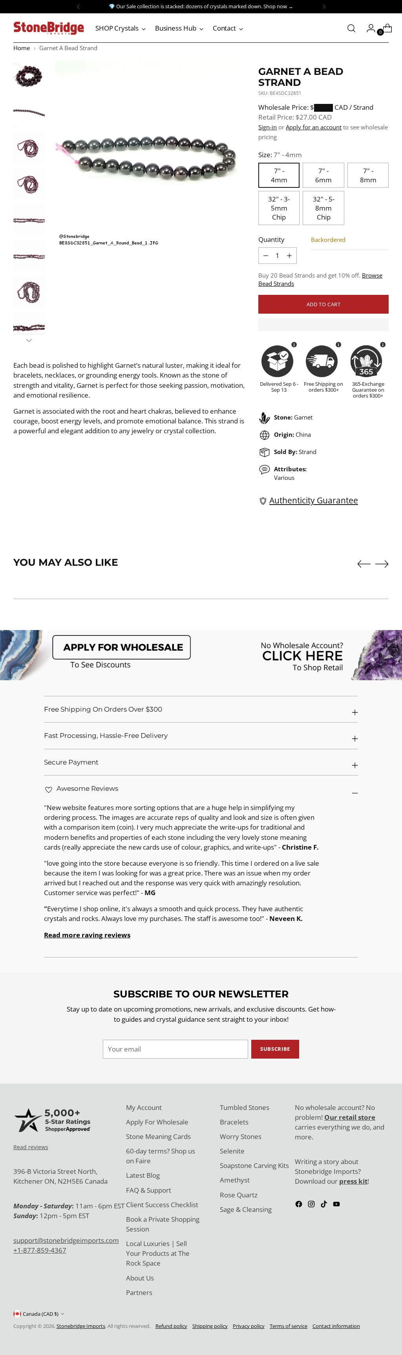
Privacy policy (249, 1326)
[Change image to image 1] (29, 75)
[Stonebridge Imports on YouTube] (337, 1205)
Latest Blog (143, 1175)
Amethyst (235, 1179)
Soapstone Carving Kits (254, 1165)
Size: (280, 154)
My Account (144, 1107)
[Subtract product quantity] (289, 255)
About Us (140, 1277)
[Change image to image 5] (29, 220)
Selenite (232, 1150)
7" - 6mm (323, 175)
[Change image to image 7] (29, 292)
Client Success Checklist (162, 1204)
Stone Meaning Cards (158, 1136)
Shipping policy (210, 1326)
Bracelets (234, 1121)
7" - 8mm (368, 175)
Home (21, 48)
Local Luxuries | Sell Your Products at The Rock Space (158, 1253)
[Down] (29, 340)
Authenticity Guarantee (313, 500)
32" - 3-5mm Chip (279, 208)
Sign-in (267, 127)
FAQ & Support (148, 1190)
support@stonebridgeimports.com (66, 1240)
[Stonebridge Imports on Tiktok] (324, 1205)
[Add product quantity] (266, 255)
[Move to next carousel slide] (382, 563)
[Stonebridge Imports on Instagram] (312, 1205)
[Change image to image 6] (29, 256)
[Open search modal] (351, 28)
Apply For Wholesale (157, 1121)
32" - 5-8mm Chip (323, 208)
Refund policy (171, 1326)
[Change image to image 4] (29, 184)
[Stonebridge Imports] (48, 28)
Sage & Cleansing (246, 1209)
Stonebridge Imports (81, 1326)
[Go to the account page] (368, 28)
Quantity (271, 239)
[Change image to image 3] (29, 147)
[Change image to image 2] (29, 111)
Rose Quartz (239, 1194)
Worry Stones (240, 1136)
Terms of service (288, 1326)
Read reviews (30, 1147)
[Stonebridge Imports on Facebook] (299, 1205)
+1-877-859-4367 (39, 1250)
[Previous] (78, 6)
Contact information (336, 1326)
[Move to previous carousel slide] (364, 564)
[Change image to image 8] (29, 328)
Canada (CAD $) (40, 1313)
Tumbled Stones (244, 1107)
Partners (139, 1292)
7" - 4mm (279, 175)
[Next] (324, 6)
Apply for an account (314, 127)
